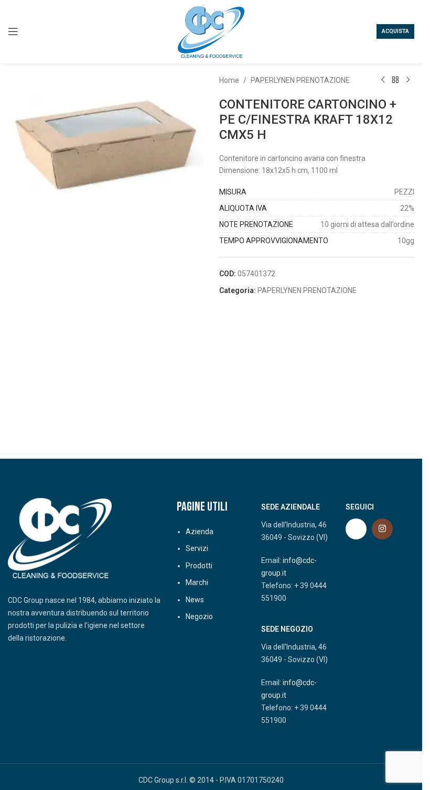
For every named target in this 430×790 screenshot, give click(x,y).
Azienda (199, 531)
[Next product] (408, 80)
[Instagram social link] (382, 528)
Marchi (197, 582)
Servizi (197, 548)
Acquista (395, 31)
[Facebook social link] (356, 528)
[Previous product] (383, 80)
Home (229, 80)
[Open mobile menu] (13, 31)
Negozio (199, 616)
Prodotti (199, 565)
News (195, 600)
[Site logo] (211, 31)
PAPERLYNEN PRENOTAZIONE (300, 80)
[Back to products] (395, 80)
